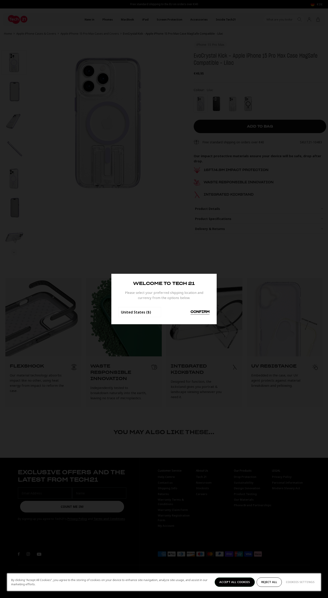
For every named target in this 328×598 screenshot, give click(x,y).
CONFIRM (200, 312)
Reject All (269, 582)
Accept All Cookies (234, 582)
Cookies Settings (300, 582)
